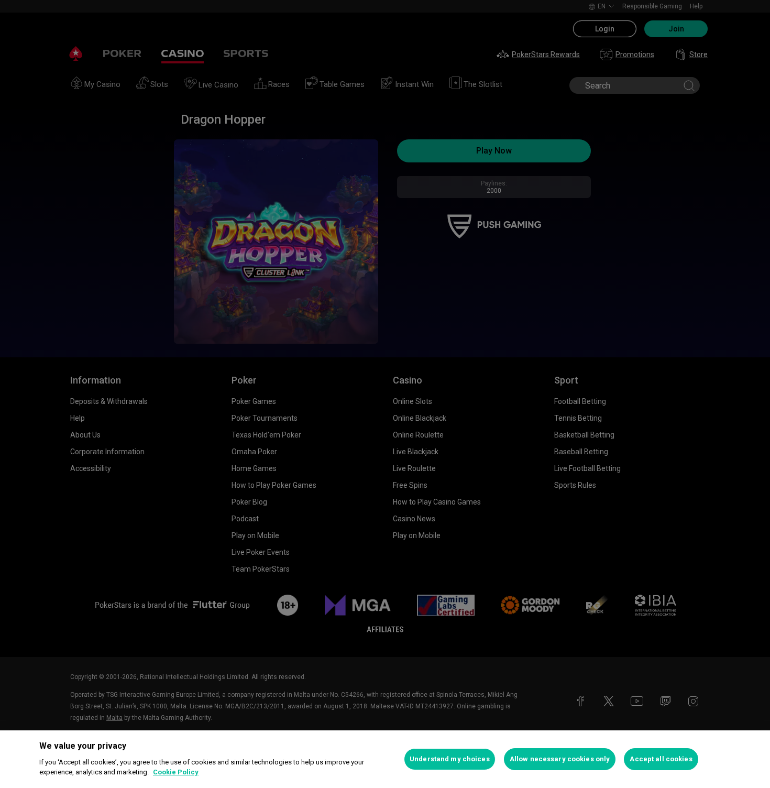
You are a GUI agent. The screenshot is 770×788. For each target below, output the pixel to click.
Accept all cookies (661, 759)
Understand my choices (450, 759)
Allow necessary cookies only (560, 759)
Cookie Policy (176, 772)
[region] (385, 759)
